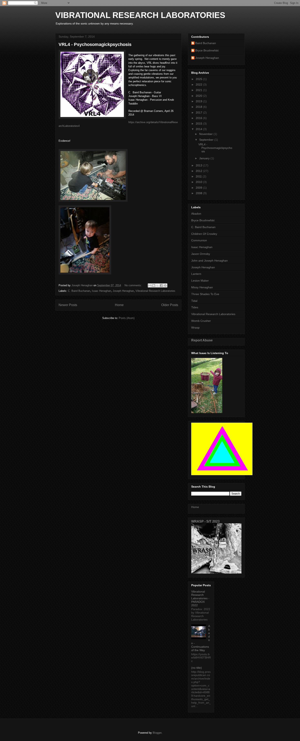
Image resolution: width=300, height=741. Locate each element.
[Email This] (150, 285)
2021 (199, 90)
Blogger (157, 732)
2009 (199, 187)
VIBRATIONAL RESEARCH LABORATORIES (140, 15)
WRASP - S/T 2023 (205, 521)
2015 (199, 123)
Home (119, 305)
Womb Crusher (201, 320)
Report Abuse (202, 340)
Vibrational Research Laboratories (155, 290)
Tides (194, 307)
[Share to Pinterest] (165, 285)
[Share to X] (158, 285)
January (204, 158)
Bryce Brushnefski (207, 50)
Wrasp (195, 327)
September (206, 139)
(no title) (196, 667)
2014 (199, 129)
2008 (199, 193)
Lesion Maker (200, 280)
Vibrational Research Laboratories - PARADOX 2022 (200, 598)
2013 (199, 165)
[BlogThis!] (154, 285)
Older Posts (169, 305)
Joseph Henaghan (123, 290)
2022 (199, 84)
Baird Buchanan (205, 43)
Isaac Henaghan (101, 290)
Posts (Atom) (126, 318)
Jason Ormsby (200, 253)
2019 (199, 101)
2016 (199, 118)
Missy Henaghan (202, 287)
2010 (199, 182)
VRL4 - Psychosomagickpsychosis (95, 44)
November (206, 134)
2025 (199, 79)
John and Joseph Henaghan (209, 260)
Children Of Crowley (204, 233)
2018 (199, 106)
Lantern (196, 273)
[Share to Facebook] (161, 285)
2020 (199, 95)
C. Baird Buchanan (79, 290)
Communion (199, 240)
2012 (199, 171)
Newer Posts (68, 305)
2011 (199, 176)
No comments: (133, 285)
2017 (199, 112)
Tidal (194, 300)
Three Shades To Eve (205, 294)
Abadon (196, 213)
